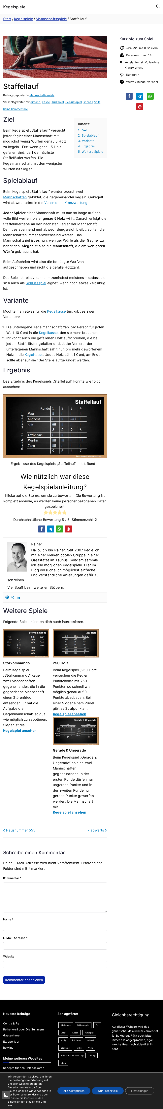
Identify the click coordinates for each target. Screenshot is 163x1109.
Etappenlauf (11, 1041)
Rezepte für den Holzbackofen (23, 1068)
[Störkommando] (26, 644)
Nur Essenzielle (108, 1090)
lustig (63, 1040)
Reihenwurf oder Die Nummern (23, 1029)
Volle (97, 102)
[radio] (46, 513)
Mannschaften (15, 197)
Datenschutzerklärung (27, 1094)
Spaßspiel (65, 1048)
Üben (63, 1063)
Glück (63, 1032)
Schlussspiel (73, 102)
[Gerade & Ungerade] (76, 732)
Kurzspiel (57, 102)
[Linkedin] (18, 597)
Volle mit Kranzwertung (72, 1055)
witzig (92, 1055)
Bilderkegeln (83, 1025)
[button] (41, 528)
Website (8, 956)
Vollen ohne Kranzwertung (65, 203)
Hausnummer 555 (20, 830)
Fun (97, 1025)
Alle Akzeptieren (73, 1090)
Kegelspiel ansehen (20, 730)
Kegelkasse (56, 311)
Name (8, 919)
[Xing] (13, 597)
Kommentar (12, 878)
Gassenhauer (11, 1035)
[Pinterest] (7, 597)
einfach (35, 102)
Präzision (76, 1040)
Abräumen (66, 1025)
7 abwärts (95, 830)
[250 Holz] (76, 644)
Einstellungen (16, 1101)
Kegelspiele (14, 6)
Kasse (46, 102)
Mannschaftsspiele (41, 95)
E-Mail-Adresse (15, 938)
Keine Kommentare (15, 109)
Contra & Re (11, 1023)
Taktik (79, 1048)
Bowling (8, 1047)
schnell (88, 102)
